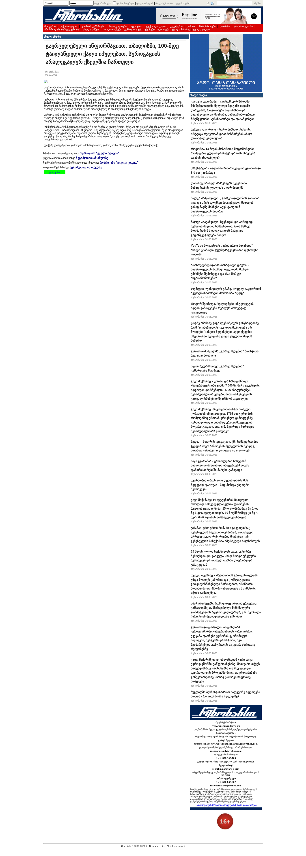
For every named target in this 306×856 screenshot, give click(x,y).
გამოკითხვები (133, 29)
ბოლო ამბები (112, 29)
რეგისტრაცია (164, 3)
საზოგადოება (118, 26)
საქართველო (68, 26)
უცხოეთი (136, 26)
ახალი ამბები (91, 29)
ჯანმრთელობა (243, 26)
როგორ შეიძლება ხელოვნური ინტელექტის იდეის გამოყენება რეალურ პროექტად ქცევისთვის (222, 308)
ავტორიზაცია (102, 3)
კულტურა (176, 26)
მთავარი (50, 26)
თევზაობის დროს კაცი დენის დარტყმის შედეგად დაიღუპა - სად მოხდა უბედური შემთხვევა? (220, 485)
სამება (191, 26)
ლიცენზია (55, 172)
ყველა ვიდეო (201, 29)
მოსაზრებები (207, 26)
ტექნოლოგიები (156, 26)
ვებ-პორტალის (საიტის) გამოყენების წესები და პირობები (225, 805)
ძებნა (257, 3)
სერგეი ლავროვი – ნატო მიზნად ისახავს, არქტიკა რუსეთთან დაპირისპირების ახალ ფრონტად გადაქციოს (221, 134)
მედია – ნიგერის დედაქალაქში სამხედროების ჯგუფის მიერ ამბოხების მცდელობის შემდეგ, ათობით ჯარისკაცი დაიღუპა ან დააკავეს (224, 446)
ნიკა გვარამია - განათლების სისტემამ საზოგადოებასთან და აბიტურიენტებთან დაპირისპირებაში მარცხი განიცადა (220, 465)
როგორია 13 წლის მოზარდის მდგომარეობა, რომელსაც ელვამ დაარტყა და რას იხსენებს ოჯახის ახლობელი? (223, 153)
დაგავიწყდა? (144, 3)
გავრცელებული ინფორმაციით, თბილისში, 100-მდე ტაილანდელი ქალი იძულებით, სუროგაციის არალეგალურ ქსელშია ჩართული (112, 54)
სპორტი (225, 26)
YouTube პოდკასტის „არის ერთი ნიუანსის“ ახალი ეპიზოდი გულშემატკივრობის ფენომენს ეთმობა (224, 250)
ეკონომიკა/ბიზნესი (93, 26)
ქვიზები (150, 29)
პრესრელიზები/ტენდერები (61, 29)
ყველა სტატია (181, 29)
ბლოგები (163, 29)
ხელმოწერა (182, 3)
